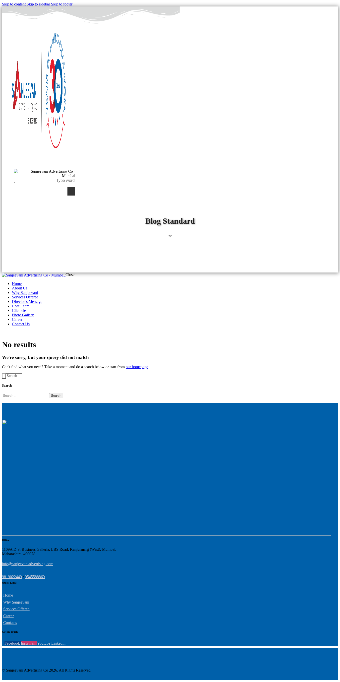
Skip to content (14, 4)
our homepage (137, 367)
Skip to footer (61, 4)
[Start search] (4, 376)
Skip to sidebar (38, 4)
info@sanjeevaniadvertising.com (27, 564)
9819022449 (12, 577)
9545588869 (35, 577)
